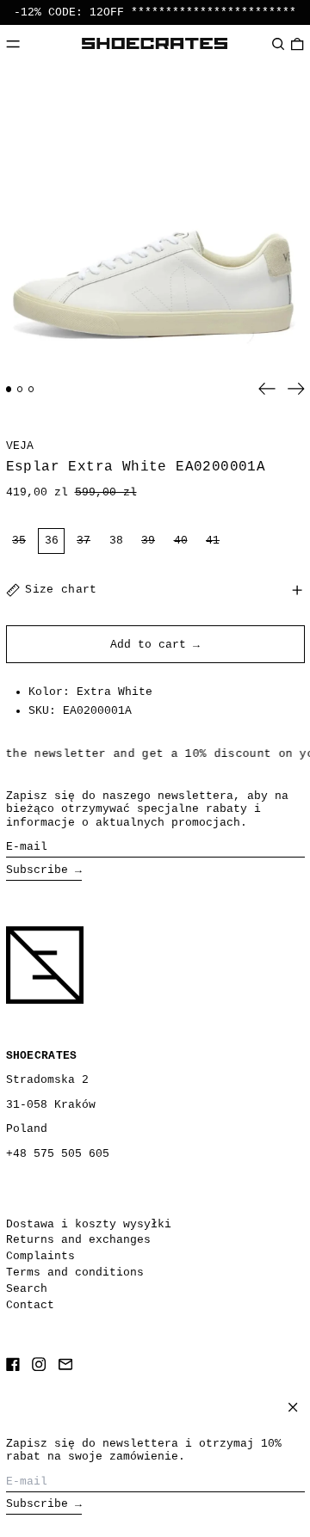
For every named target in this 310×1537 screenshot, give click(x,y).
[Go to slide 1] (9, 389)
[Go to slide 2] (20, 389)
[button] (278, 43)
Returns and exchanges (78, 1239)
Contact (30, 1305)
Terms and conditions (75, 1272)
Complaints (40, 1256)
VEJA (20, 446)
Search (26, 1288)
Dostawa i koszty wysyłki (88, 1224)
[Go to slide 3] (31, 389)
